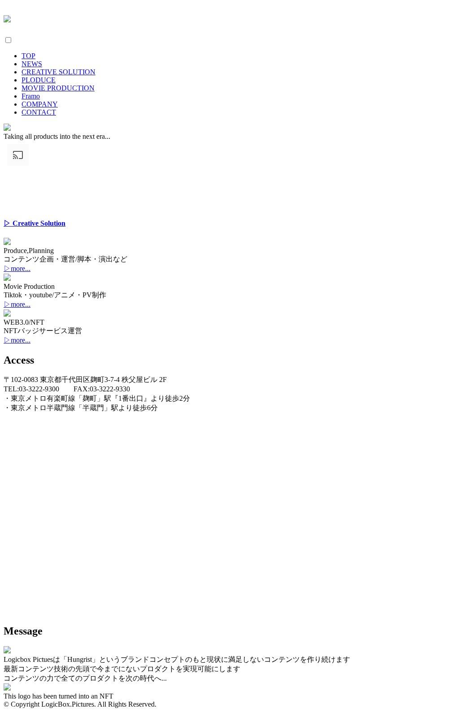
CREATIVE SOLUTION (58, 72)
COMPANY (40, 104)
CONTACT (39, 112)
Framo (31, 96)
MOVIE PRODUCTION (58, 88)
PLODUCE (39, 80)
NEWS (32, 64)
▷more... (17, 268)
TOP (28, 56)
